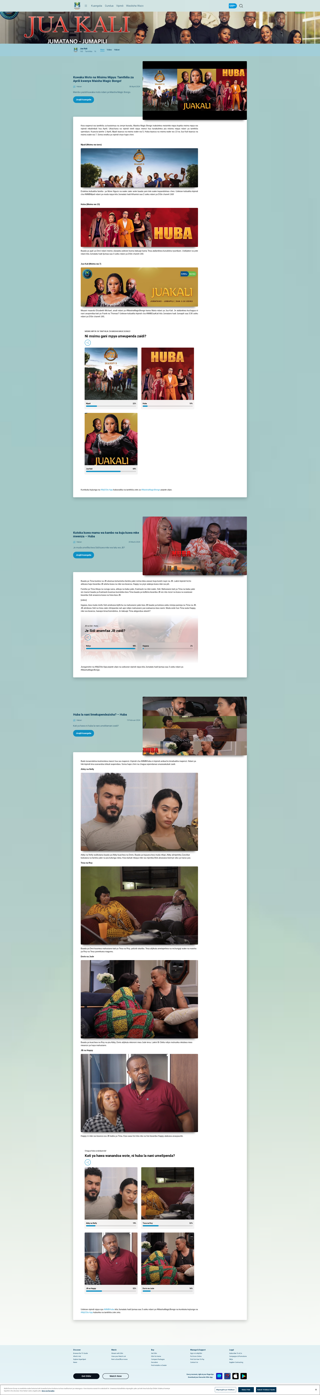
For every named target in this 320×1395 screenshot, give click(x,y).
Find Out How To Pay (197, 1359)
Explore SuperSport (79, 1359)
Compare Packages (158, 1359)
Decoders (154, 1362)
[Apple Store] (235, 1376)
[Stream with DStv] (219, 1376)
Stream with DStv (117, 1353)
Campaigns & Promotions (238, 1356)
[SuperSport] (227, 1376)
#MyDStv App (107, 490)
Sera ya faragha (48, 1391)
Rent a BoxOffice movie (119, 1359)
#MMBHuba (109, 1309)
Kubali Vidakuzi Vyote (266, 1390)
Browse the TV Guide (80, 1353)
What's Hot (77, 1356)
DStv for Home (156, 1356)
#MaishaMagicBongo (150, 490)
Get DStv (154, 1353)
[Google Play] (243, 1376)
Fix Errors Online (196, 1356)
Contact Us (194, 1362)
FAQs (231, 1359)
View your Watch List (118, 1356)
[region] (160, 1390)
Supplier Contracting (236, 1362)
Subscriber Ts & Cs (235, 1353)
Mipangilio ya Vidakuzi (225, 1390)
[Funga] (316, 1389)
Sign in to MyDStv (196, 1353)
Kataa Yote (246, 1390)
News (75, 1362)
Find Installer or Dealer (159, 1365)
